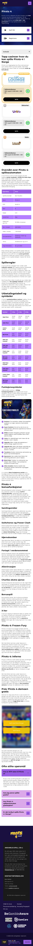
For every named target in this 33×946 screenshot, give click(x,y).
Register (27, 942)
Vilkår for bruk (7, 904)
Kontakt (19, 904)
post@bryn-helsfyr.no (14, 888)
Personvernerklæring (9, 906)
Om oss (5, 909)
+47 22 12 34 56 (13, 886)
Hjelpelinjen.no (9, 870)
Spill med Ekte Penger (16, 723)
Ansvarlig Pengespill (23, 906)
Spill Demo (16, 730)
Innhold (6, 52)
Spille (16, 99)
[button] (16, 772)
